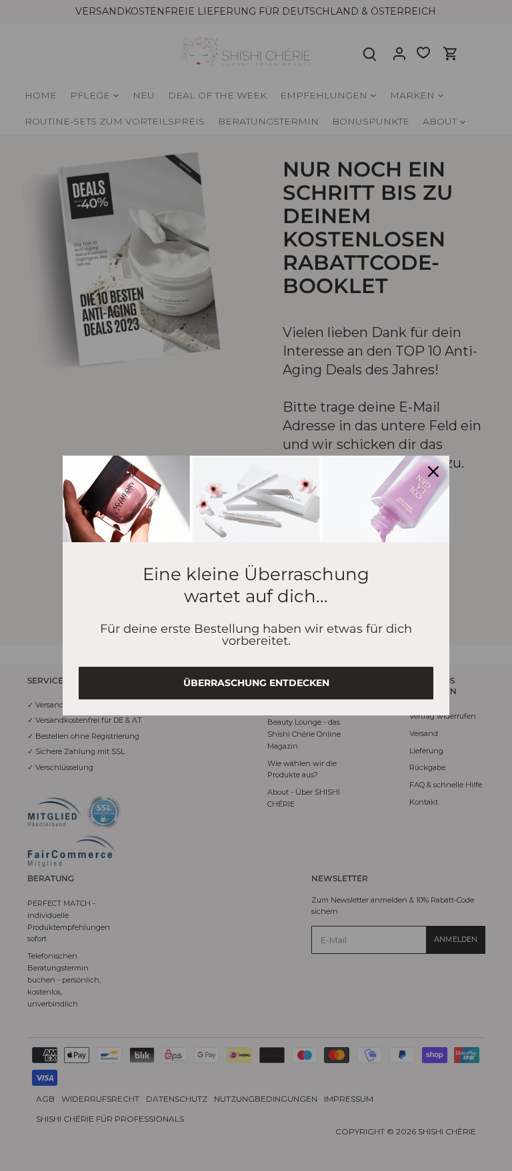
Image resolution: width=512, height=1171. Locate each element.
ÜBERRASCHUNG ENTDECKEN (256, 683)
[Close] (433, 472)
